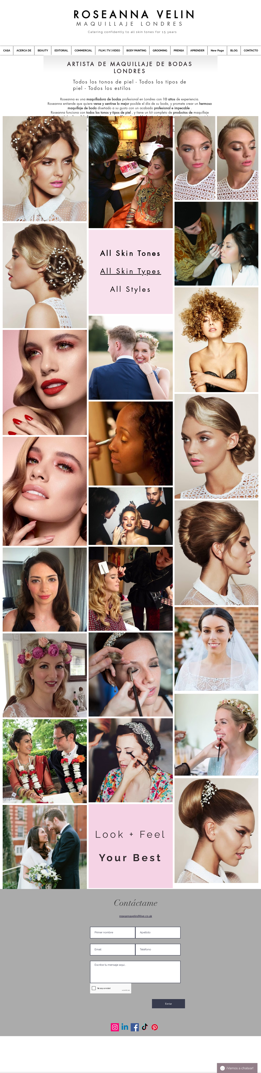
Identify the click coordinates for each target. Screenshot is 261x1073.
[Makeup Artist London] (115, 1027)
